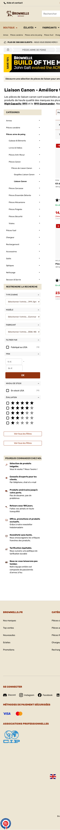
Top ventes (8, 628)
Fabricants (49, 27)
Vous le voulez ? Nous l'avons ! (23, 469)
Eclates (6, 642)
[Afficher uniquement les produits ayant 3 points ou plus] (22, 412)
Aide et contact (14, 3)
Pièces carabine (16, 35)
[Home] (7, 50)
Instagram (29, 695)
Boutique (9, 27)
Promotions (8, 649)
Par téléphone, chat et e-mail (23, 482)
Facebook (47, 695)
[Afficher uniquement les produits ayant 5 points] (22, 403)
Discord (12, 695)
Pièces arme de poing (33, 35)
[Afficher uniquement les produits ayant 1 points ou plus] (22, 422)
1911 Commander (44, 103)
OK (22, 375)
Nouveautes (9, 635)
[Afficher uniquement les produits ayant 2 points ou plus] (22, 417)
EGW (57, 180)
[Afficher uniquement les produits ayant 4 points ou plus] (22, 407)
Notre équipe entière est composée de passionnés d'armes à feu (21, 569)
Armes (5, 35)
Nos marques (9, 620)
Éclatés (29, 27)
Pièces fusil (48, 35)
